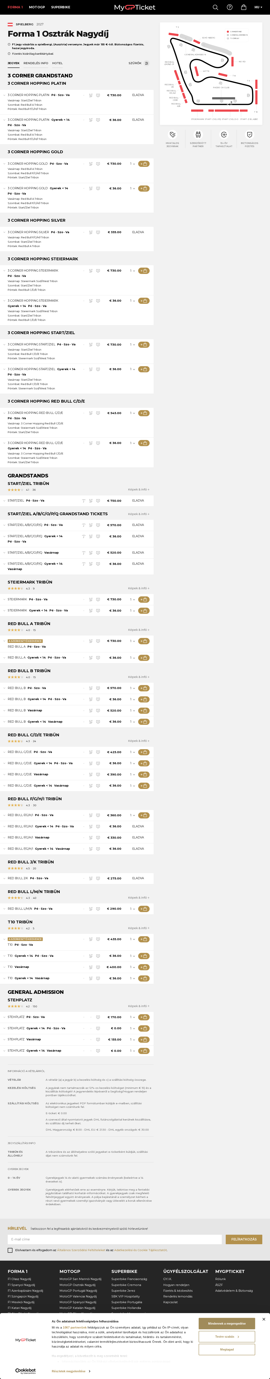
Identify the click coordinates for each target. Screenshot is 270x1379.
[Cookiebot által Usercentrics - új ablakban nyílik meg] (25, 1371)
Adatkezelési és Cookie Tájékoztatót (140, 1250)
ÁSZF (219, 1285)
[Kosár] (244, 7)
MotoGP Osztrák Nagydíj (77, 1285)
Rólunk (220, 1279)
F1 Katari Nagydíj (19, 1308)
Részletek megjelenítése (68, 1371)
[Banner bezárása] (263, 1319)
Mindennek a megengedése (227, 1323)
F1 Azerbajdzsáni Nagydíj (25, 1291)
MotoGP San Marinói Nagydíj (80, 1279)
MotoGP (37, 7)
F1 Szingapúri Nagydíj (23, 1296)
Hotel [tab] (57, 63)
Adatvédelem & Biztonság (234, 1291)
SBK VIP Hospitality (125, 1296)
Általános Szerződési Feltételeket (81, 1250)
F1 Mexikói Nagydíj (21, 1302)
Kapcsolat (170, 1302)
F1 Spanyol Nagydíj (21, 1285)
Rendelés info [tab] (36, 63)
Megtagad (227, 1349)
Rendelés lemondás (177, 1296)
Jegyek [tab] (14, 63)
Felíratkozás (244, 1239)
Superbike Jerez (123, 1291)
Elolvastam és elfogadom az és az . (91, 1250)
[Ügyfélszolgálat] (230, 7)
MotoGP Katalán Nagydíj (77, 1308)
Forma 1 (15, 7)
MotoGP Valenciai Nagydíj (78, 1296)
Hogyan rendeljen (176, 1285)
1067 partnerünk (75, 1327)
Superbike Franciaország (129, 1279)
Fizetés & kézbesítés (178, 1291)
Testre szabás (224, 1336)
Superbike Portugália (126, 1302)
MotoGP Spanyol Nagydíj (77, 1302)
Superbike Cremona (126, 1285)
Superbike (60, 7)
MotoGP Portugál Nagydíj (78, 1291)
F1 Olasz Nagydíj (19, 1279)
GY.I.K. (167, 1279)
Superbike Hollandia (126, 1308)
